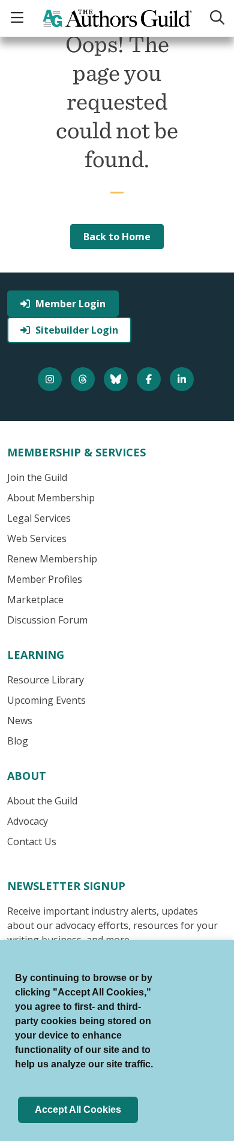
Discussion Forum (47, 620)
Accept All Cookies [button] (78, 1109)
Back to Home (117, 236)
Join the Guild (37, 477)
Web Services (37, 538)
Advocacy (27, 821)
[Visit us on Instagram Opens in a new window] (51, 379)
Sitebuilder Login (76, 330)
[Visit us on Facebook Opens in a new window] (150, 379)
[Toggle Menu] (18, 18)
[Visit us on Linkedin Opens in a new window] (183, 379)
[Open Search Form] (216, 18)
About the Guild (42, 800)
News (19, 720)
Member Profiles (44, 579)
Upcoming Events (46, 700)
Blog (17, 740)
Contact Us (31, 841)
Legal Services (39, 518)
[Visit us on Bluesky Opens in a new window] (117, 379)
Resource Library (45, 679)
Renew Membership (52, 558)
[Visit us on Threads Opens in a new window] (84, 379)
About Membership (51, 497)
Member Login (70, 303)
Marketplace (35, 599)
